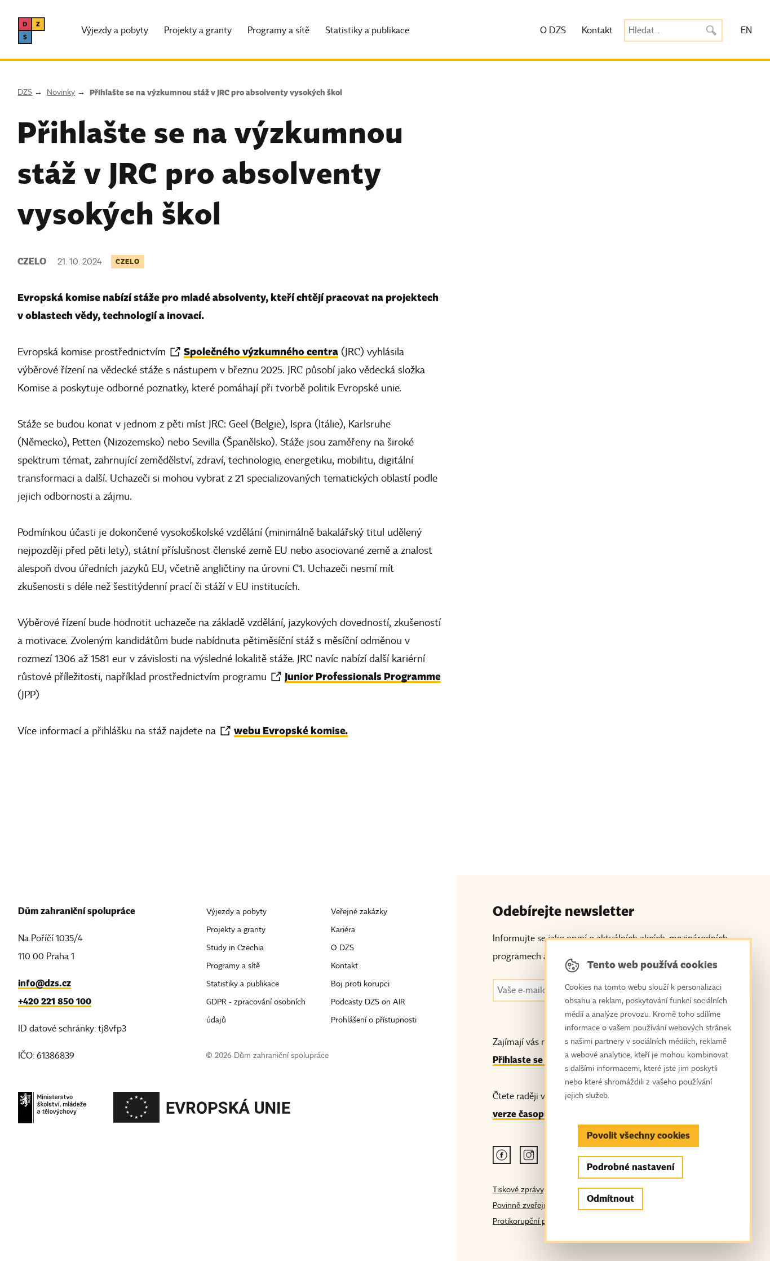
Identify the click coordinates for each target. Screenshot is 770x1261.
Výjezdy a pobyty (114, 30)
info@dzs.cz (44, 983)
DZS (24, 92)
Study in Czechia (235, 948)
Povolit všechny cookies (638, 1135)
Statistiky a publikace (367, 30)
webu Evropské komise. (291, 730)
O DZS (553, 30)
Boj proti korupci (360, 984)
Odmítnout (610, 1199)
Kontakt (597, 30)
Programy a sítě (278, 30)
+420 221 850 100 (54, 1001)
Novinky (61, 92)
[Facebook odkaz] (502, 1155)
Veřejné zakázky (359, 911)
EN (746, 30)
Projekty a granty (198, 30)
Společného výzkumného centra (261, 351)
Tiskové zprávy (518, 1189)
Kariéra (343, 929)
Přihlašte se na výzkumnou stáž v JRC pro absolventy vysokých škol (216, 92)
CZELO (128, 261)
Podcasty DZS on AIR (368, 1002)
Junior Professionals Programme (363, 676)
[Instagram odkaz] (529, 1155)
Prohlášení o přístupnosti (374, 1020)
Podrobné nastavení (630, 1167)
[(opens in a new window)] (52, 1111)
